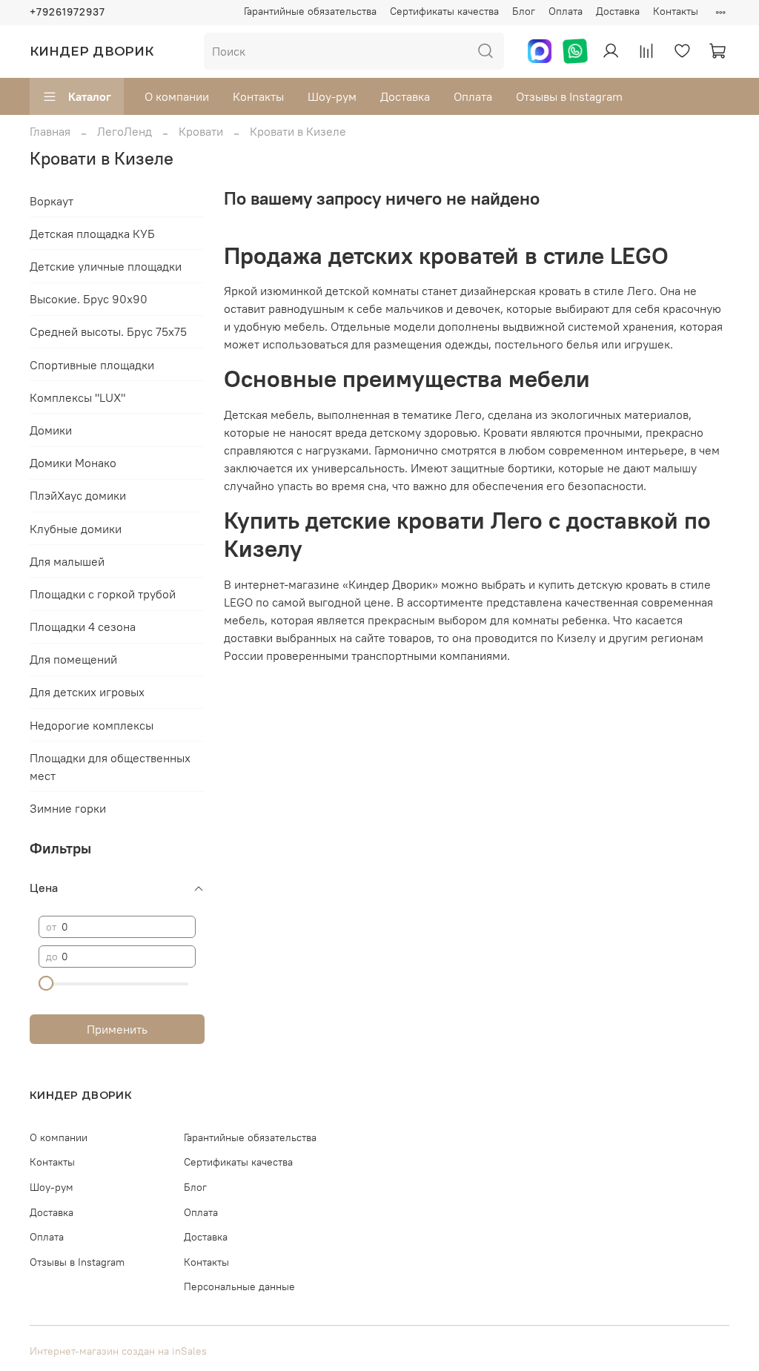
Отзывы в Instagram (569, 96)
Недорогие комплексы (91, 725)
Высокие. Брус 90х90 (89, 298)
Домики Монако (73, 462)
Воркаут (51, 201)
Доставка (618, 11)
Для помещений (73, 659)
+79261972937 (67, 12)
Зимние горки (68, 808)
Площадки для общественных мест (110, 766)
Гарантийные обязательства (310, 11)
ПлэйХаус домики (78, 495)
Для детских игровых (87, 691)
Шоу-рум (332, 96)
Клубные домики (76, 528)
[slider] (46, 983)
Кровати (201, 131)
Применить (117, 1029)
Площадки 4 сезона (83, 626)
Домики (51, 430)
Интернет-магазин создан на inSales (118, 1351)
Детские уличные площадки (106, 266)
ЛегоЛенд (124, 131)
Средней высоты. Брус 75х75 (108, 331)
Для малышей (67, 561)
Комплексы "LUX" (77, 397)
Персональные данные (239, 1286)
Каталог (89, 96)
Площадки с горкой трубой (103, 594)
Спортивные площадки (92, 364)
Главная (50, 131)
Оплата (565, 11)
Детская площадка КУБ (92, 233)
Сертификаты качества (444, 11)
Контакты (675, 11)
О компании (177, 96)
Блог (523, 11)
